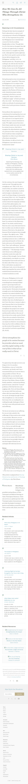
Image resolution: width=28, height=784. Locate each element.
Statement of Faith (7, 756)
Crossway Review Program (9, 745)
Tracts (4, 712)
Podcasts (5, 741)
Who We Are (6, 752)
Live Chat (5, 769)
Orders (4, 770)
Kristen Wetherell (9, 602)
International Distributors (8, 723)
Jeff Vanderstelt (8, 575)
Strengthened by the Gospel (14, 632)
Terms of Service (6, 761)
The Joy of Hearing (14, 658)
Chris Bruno (23, 19)
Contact (4, 767)
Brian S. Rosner (14, 633)
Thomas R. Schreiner (14, 660)
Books (4, 708)
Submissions (5, 774)
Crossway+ (5, 727)
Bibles (4, 710)
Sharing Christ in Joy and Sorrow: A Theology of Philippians (13, 477)
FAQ (4, 772)
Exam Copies (6, 747)
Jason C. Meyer (8, 526)
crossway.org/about (16, 677)
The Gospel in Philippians (11, 551)
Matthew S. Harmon (14, 651)
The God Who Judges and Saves (14, 649)
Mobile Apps (5, 736)
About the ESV (6, 732)
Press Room (5, 743)
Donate (4, 716)
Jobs (4, 758)
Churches (5, 725)
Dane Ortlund (14, 642)
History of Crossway (7, 754)
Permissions (5, 776)
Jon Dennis (7, 553)
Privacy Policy (6, 759)
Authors (4, 714)
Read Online (5, 734)
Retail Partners (6, 721)
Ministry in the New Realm (14, 640)
